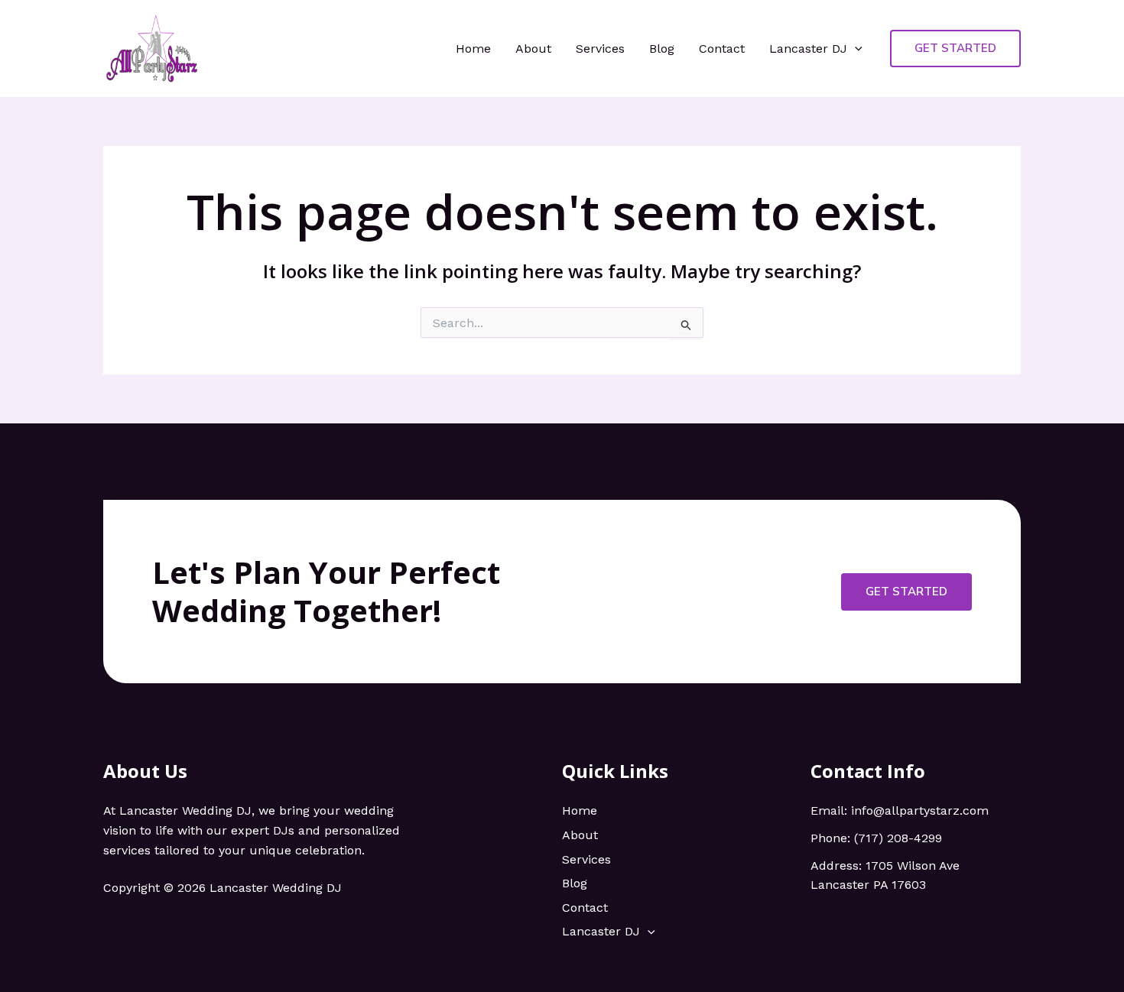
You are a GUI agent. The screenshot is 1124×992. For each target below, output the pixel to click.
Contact (722, 48)
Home (473, 48)
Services (600, 48)
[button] (854, 49)
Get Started (906, 591)
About (533, 48)
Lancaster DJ (808, 48)
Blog (661, 48)
